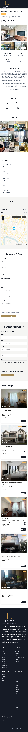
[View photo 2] (21, 126)
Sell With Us (4, 665)
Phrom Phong (18, 689)
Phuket (16, 659)
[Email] (3, 720)
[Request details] (25, 415)
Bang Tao (17, 705)
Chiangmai (4, 676)
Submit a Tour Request (8, 316)
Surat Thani (17, 661)
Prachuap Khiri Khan (19, 657)
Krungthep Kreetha (19, 683)
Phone (2, 287)
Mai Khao (17, 709)
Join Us (3, 661)
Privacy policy (19, 728)
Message (3, 300)
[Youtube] (8, 717)
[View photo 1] (7, 126)
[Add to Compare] (25, 406)
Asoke (16, 687)
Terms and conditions (10, 728)
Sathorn (16, 677)
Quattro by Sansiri (7, 519)
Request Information (8, 375)
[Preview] (20, 406)
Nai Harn (17, 704)
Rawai (16, 702)
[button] (14, 228)
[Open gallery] (14, 33)
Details (23, 421)
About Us (4, 657)
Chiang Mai (17, 651)
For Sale (3, 651)
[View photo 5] (7, 147)
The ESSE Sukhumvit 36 (8, 591)
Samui (3, 682)
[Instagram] (3, 717)
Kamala (16, 700)
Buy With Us (4, 667)
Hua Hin (3, 684)
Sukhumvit (17, 675)
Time (2, 271)
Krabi (16, 655)
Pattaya (3, 678)
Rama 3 (16, 691)
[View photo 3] (7, 136)
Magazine (4, 663)
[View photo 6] (21, 147)
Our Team (4, 655)
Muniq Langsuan (7, 410)
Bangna (16, 693)
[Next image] (25, 398)
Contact (3, 659)
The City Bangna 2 (7, 446)
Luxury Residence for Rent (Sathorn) (12, 482)
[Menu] (25, 4)
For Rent (3, 653)
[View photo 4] (21, 136)
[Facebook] (5, 717)
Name (2, 281)
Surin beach (17, 707)
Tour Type (3, 258)
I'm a (2, 353)
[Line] (11, 717)
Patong (16, 698)
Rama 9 (16, 681)
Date (2, 265)
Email (2, 294)
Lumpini (16, 679)
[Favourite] (22, 406)
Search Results (5, 649)
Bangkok (17, 649)
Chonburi (17, 653)
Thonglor (17, 685)
